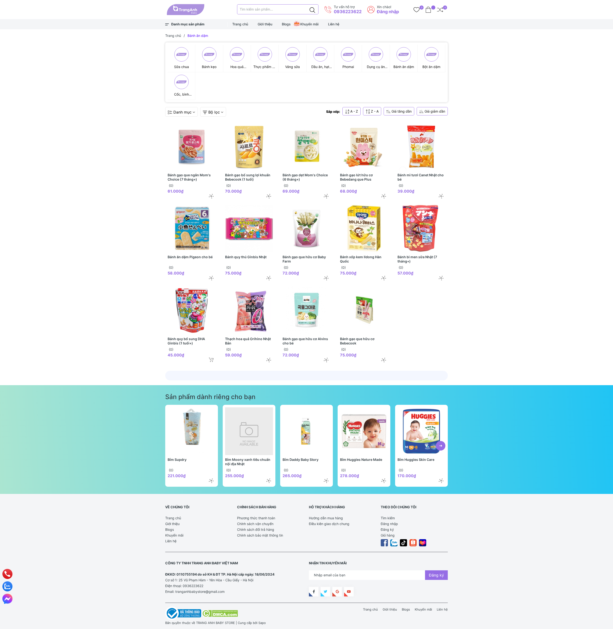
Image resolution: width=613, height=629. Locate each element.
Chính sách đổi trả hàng (255, 529)
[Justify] (312, 9)
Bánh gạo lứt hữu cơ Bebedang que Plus (356, 177)
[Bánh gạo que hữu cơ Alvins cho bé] (306, 310)
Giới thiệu (265, 24)
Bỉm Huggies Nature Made (361, 459)
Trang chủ (240, 24)
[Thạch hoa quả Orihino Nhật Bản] (249, 310)
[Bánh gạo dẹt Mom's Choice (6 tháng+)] (306, 147)
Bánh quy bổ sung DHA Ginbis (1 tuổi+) (186, 341)
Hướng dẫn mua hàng (326, 518)
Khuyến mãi (309, 24)
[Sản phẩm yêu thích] (417, 9)
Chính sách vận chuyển (255, 524)
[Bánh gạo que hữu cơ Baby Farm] (306, 228)
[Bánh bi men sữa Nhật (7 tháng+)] (421, 228)
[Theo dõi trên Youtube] (349, 591)
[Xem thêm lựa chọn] (211, 196)
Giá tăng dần (401, 111)
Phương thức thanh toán (256, 518)
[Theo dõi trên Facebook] (313, 591)
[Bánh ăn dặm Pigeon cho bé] (192, 228)
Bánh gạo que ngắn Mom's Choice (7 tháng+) (189, 177)
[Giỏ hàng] (428, 9)
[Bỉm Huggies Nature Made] (364, 431)
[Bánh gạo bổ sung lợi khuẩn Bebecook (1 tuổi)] (249, 147)
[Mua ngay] (211, 359)
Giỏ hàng (388, 535)
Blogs (286, 24)
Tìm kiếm (388, 518)
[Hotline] (7, 574)
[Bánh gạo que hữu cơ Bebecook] (364, 310)
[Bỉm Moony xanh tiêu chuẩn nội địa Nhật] (249, 431)
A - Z (353, 111)
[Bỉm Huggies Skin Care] (421, 431)
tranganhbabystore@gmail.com (200, 591)
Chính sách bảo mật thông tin (260, 535)
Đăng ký (387, 529)
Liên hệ (333, 24)
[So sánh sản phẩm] (440, 9)
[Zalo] (7, 586)
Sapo (262, 623)
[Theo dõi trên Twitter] (325, 591)
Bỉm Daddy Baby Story (300, 459)
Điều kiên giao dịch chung (329, 524)
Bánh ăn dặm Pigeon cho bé (190, 257)
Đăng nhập (388, 11)
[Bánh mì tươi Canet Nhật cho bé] (421, 147)
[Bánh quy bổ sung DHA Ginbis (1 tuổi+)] (192, 310)
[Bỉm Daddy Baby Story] (306, 431)
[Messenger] (7, 599)
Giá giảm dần (434, 111)
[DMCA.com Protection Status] (220, 613)
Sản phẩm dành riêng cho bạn (210, 396)
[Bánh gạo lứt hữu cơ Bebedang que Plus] (364, 147)
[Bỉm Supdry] (192, 431)
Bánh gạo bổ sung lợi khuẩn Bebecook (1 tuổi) (247, 177)
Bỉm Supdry (177, 459)
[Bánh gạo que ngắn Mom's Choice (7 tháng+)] (192, 147)
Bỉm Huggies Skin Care (415, 459)
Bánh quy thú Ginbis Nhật (246, 257)
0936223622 (348, 11)
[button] (440, 446)
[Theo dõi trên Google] (337, 591)
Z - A (374, 111)
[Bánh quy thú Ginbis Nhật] (249, 228)
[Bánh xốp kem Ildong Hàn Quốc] (364, 228)
